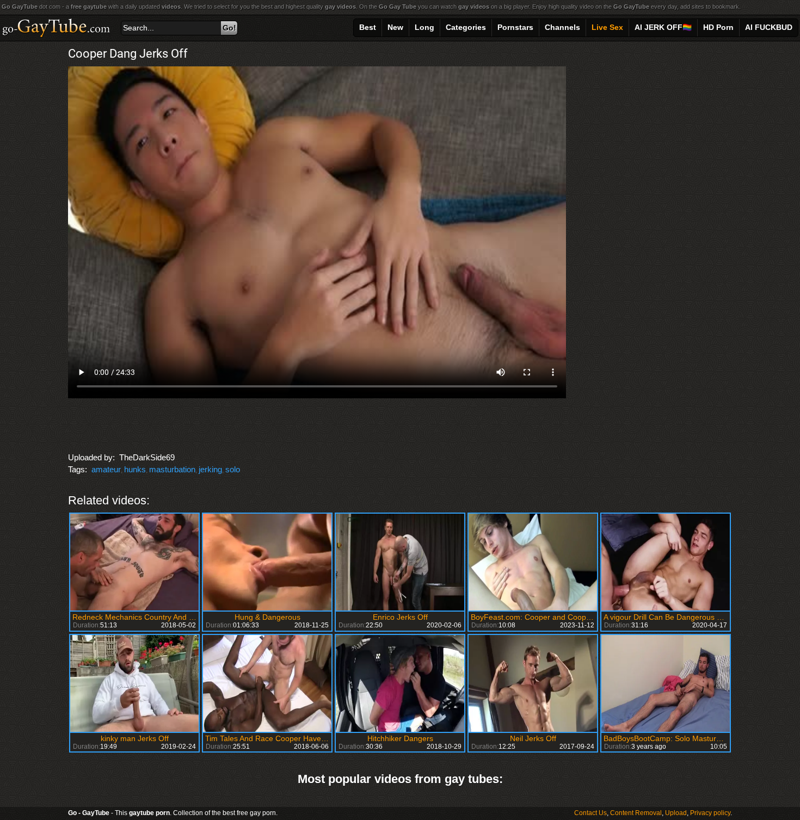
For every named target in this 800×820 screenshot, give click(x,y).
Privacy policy (710, 813)
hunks (135, 469)
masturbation (172, 469)
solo (232, 469)
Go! (229, 27)
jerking (210, 469)
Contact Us (590, 813)
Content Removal (636, 813)
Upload (676, 813)
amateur (106, 469)
